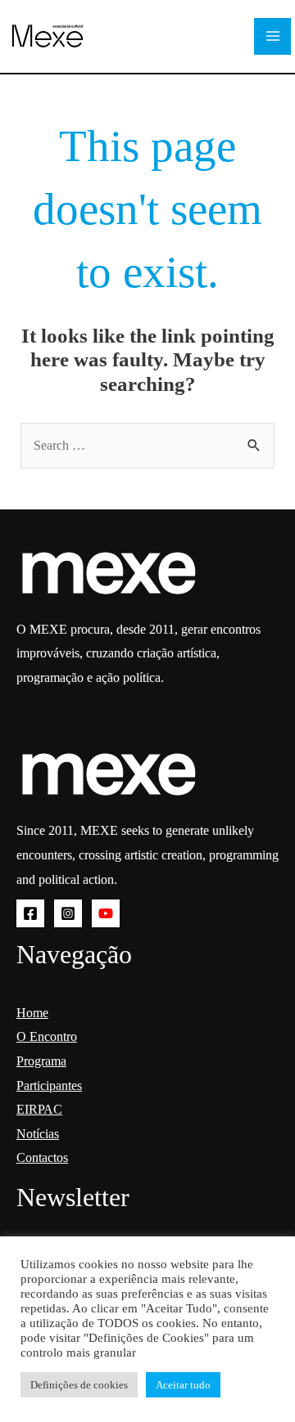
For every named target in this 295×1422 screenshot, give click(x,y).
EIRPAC (39, 1109)
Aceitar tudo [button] (183, 1385)
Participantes (49, 1085)
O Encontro (46, 1036)
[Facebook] (30, 913)
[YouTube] (106, 913)
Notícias (37, 1134)
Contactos (42, 1157)
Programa (41, 1061)
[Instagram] (68, 913)
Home (32, 1013)
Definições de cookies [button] (79, 1385)
